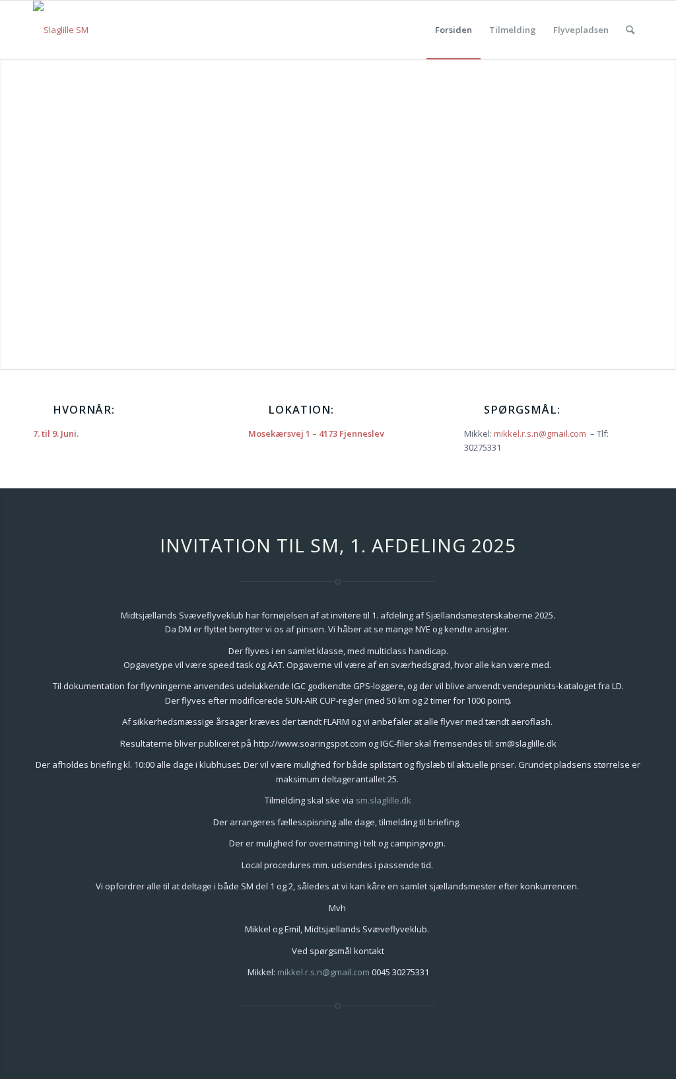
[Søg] (630, 30)
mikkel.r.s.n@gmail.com (540, 433)
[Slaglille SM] (60, 30)
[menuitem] (453, 30)
